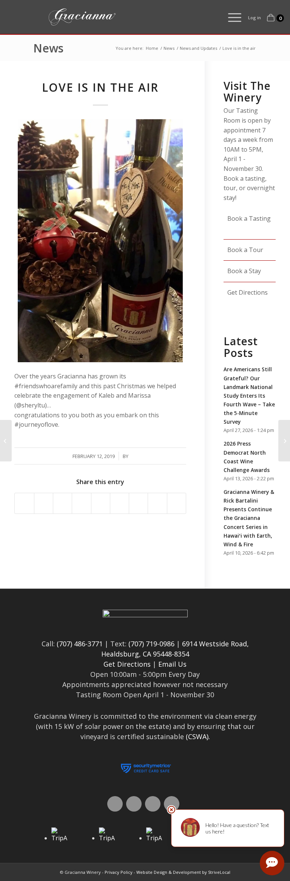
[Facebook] (115, 804)
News (48, 48)
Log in (254, 17)
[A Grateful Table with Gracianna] (6, 440)
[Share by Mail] (176, 503)
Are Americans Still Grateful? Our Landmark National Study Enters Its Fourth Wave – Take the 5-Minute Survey (249, 395)
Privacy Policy (119, 872)
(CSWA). (198, 736)
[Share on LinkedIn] (100, 503)
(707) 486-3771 (80, 643)
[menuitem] (231, 17)
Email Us (172, 664)
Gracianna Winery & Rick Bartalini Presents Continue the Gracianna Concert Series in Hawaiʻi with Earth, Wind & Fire (249, 518)
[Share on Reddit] (157, 503)
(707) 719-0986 (151, 643)
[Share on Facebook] (24, 503)
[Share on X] (43, 503)
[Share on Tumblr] (119, 503)
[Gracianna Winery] (115, 17)
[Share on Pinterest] (81, 503)
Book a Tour (246, 250)
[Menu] (231, 17)
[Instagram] (152, 804)
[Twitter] (134, 804)
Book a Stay (244, 271)
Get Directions (127, 664)
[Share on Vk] (138, 503)
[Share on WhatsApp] (62, 503)
